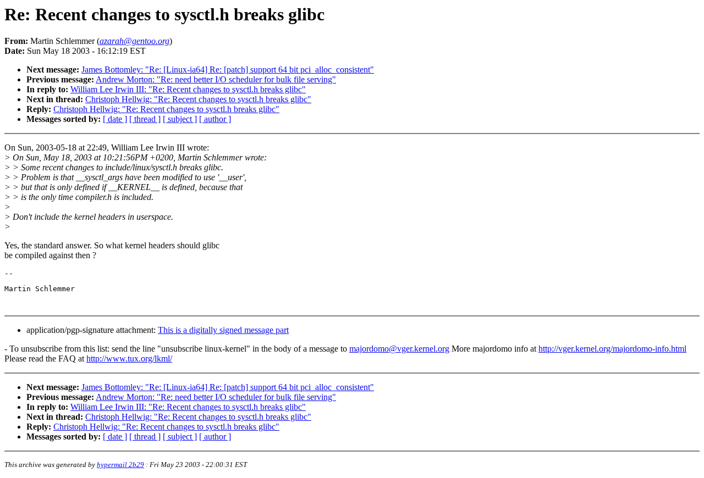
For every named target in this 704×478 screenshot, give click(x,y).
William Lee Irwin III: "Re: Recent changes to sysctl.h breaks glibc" (188, 89)
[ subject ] (180, 119)
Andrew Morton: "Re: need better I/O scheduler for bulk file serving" (216, 79)
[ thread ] (145, 119)
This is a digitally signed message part (223, 330)
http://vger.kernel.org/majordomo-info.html (612, 348)
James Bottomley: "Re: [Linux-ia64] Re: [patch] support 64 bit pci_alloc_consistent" (227, 69)
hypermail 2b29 (120, 464)
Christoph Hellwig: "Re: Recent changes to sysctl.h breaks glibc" (198, 99)
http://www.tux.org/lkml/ (129, 358)
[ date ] (115, 119)
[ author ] (215, 119)
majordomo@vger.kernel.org (399, 348)
